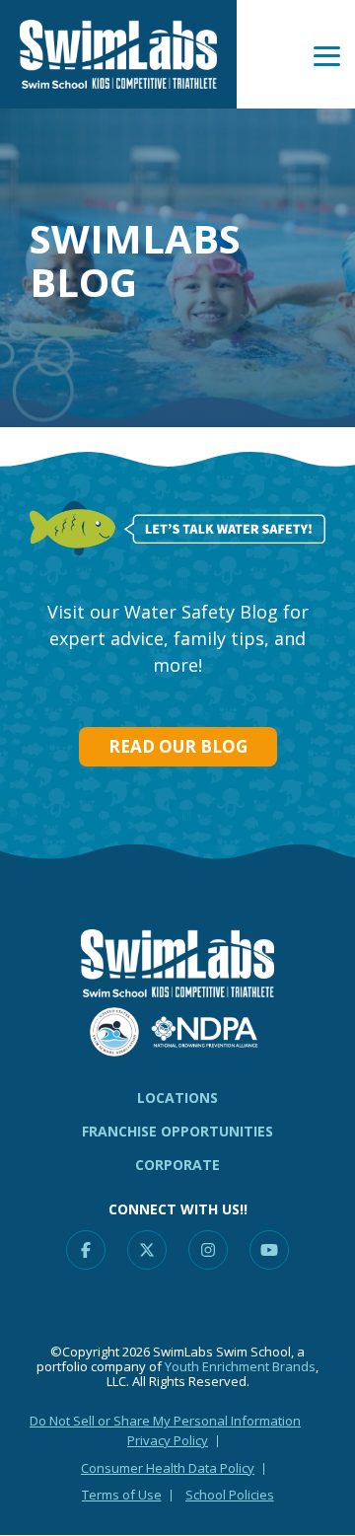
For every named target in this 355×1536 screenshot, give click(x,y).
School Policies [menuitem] (229, 1494)
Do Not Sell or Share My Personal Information (165, 1420)
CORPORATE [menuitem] (177, 1164)
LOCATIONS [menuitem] (177, 1097)
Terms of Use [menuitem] (122, 1494)
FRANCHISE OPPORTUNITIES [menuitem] (177, 1131)
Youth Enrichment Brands (240, 1366)
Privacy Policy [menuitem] (167, 1440)
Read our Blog (178, 746)
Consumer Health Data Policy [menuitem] (167, 1468)
